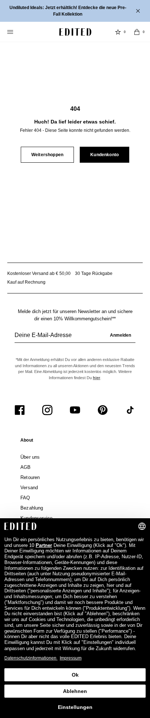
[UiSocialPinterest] (103, 410)
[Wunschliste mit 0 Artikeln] (118, 32)
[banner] (75, 11)
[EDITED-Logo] (75, 32)
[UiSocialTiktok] (130, 410)
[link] (26, 441)
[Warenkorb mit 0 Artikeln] (137, 32)
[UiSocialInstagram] (47, 410)
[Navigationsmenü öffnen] (11, 32)
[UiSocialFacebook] (20, 410)
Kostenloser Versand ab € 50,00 (39, 273)
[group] (75, 338)
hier (96, 378)
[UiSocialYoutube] (75, 410)
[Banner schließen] (138, 11)
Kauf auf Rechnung (26, 282)
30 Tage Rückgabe (93, 273)
